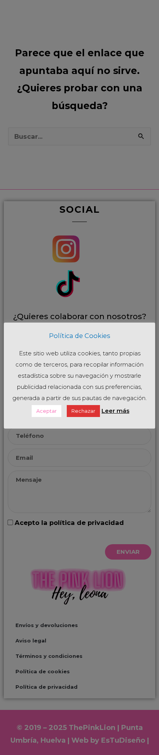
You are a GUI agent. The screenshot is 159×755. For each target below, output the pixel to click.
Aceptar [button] (46, 411)
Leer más (115, 410)
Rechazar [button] (83, 411)
